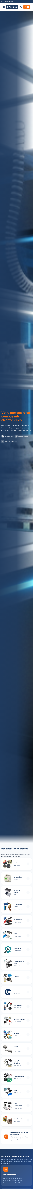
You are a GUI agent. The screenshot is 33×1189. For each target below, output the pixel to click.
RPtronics (12, 7)
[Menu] (4, 7)
